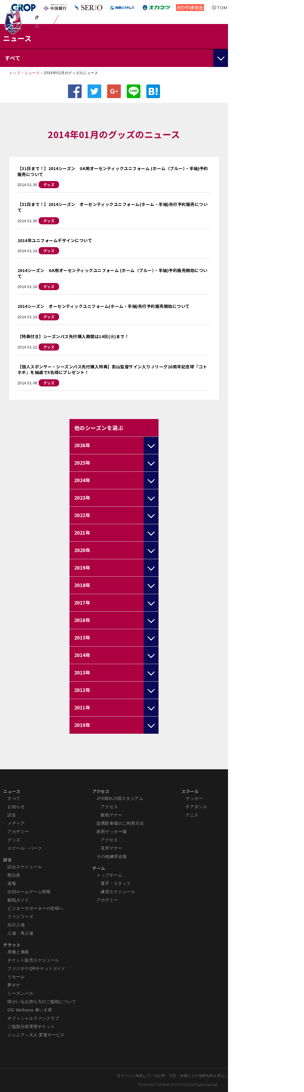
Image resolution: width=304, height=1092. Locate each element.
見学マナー (111, 848)
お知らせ (16, 806)
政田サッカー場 (111, 831)
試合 (11, 815)
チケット (11, 945)
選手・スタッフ (116, 883)
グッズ (48, 184)
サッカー (194, 798)
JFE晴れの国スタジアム (119, 798)
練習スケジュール (118, 891)
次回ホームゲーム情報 (28, 891)
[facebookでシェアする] (75, 91)
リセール (16, 976)
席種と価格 (18, 951)
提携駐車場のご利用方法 (120, 823)
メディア (16, 823)
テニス (192, 815)
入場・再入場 (20, 933)
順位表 (13, 875)
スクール (190, 791)
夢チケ (13, 985)
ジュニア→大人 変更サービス (36, 1034)
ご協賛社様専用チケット (31, 1026)
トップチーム (109, 875)
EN (37, 26)
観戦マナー (111, 815)
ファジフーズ (20, 916)
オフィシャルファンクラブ (33, 1018)
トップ (14, 73)
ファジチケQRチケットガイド (36, 968)
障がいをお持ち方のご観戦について (41, 1001)
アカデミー (18, 831)
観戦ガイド (18, 900)
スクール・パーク (24, 848)
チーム (98, 868)
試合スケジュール (24, 866)
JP (37, 17)
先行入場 (16, 924)
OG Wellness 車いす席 (29, 1010)
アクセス (100, 791)
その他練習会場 (111, 856)
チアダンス (196, 806)
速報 (11, 883)
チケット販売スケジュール (33, 960)
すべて (13, 798)
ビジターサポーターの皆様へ (35, 908)
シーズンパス (20, 993)
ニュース (32, 73)
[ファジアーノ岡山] (13, 21)
